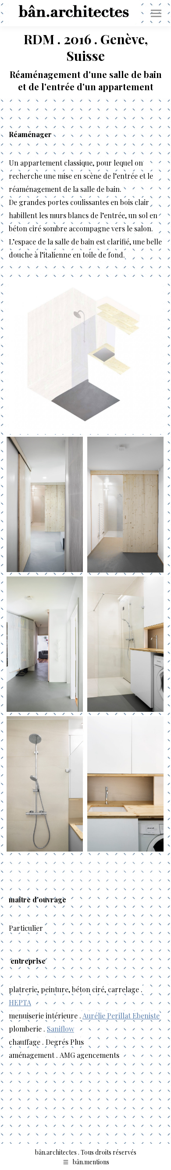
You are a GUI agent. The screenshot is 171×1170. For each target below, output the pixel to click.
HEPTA (20, 1002)
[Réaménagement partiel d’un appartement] (85, 355)
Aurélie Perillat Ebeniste (121, 1015)
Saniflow (60, 1028)
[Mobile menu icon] (156, 13)
